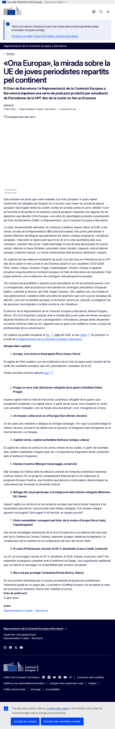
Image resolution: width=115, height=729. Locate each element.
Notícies (11, 53)
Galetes (92, 683)
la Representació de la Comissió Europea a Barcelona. (49, 339)
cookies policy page (57, 708)
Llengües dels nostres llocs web (66, 683)
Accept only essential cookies (62, 721)
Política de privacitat (14, 689)
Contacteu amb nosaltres (90, 677)
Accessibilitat (52, 689)
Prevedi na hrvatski (21, 36)
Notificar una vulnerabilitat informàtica (24, 683)
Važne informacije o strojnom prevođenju (56, 36)
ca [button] (93, 11)
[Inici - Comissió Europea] (13, 10)
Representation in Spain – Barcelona (26, 610)
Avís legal (35, 689)
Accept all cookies (25, 721)
